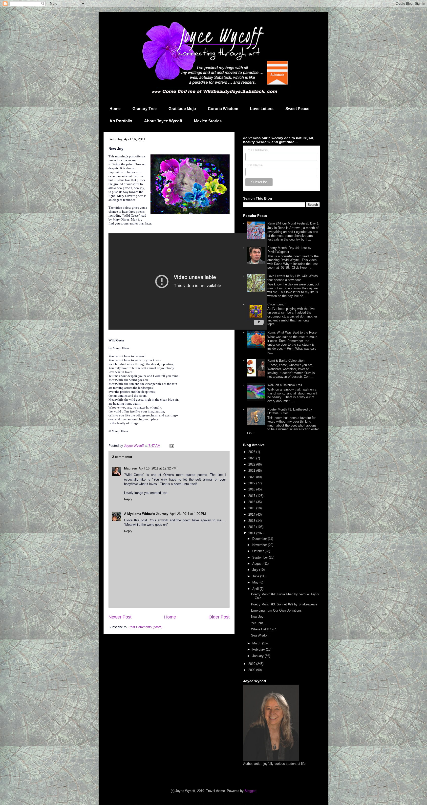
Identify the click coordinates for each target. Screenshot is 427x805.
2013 (252, 521)
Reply (128, 499)
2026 (252, 452)
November (260, 545)
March (257, 643)
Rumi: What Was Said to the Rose (292, 332)
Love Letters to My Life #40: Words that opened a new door (292, 278)
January (258, 656)
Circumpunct (276, 304)
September (260, 557)
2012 (252, 527)
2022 (252, 464)
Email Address (256, 150)
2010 (252, 664)
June (256, 576)
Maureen (130, 468)
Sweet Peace (297, 109)
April (256, 589)
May (255, 582)
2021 (252, 470)
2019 (252, 483)
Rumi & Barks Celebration (285, 360)
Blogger (250, 791)
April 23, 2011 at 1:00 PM (188, 514)
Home (115, 109)
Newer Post (119, 617)
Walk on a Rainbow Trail (284, 385)
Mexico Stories (208, 121)
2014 (252, 514)
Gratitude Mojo (182, 109)
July (255, 570)
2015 (252, 508)
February (259, 649)
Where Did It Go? (263, 629)
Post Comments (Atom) (145, 627)
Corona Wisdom (223, 109)
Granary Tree (144, 109)
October (258, 551)
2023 (252, 458)
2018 (252, 489)
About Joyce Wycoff (163, 121)
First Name (254, 165)
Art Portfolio (120, 121)
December (260, 539)
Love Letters (262, 109)
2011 (252, 533)
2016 (252, 502)
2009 (252, 670)
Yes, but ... (259, 623)
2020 (252, 477)
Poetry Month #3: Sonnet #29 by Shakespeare (284, 604)
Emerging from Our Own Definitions (276, 610)
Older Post (219, 617)
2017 (252, 496)
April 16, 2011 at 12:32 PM (157, 468)
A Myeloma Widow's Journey (146, 514)
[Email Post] (171, 446)
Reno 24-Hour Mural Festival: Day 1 (293, 223)
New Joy (257, 616)
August (257, 563)
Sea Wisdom (260, 635)
